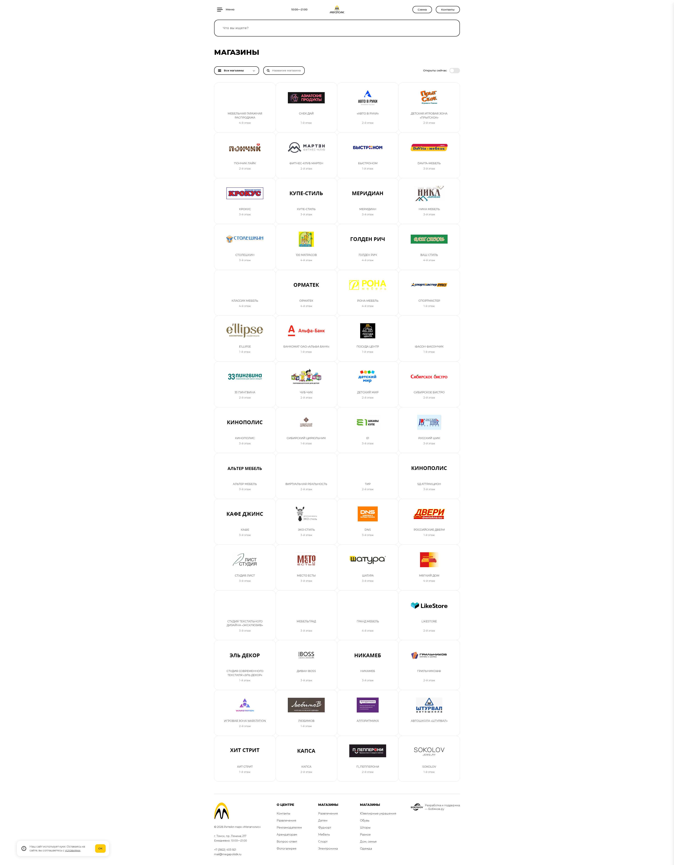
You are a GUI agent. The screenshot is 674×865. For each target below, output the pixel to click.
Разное (365, 834)
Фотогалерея (286, 848)
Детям (323, 820)
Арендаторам (287, 834)
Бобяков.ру (436, 809)
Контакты (448, 9)
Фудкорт (324, 827)
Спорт (323, 841)
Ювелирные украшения (378, 813)
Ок (100, 848)
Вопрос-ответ (287, 841)
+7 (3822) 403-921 (225, 849)
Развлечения (286, 820)
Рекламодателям (289, 827)
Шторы (365, 827)
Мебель (324, 834)
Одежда (366, 848)
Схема (422, 9)
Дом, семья (368, 841)
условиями (72, 850)
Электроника (328, 848)
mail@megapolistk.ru (227, 854)
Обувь (364, 820)
